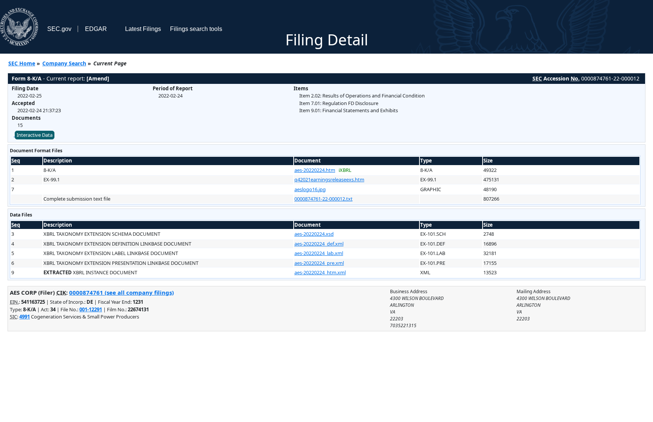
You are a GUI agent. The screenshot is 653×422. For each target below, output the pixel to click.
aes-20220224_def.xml (319, 243)
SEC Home (21, 63)
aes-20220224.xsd (314, 233)
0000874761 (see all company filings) (121, 292)
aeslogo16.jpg (310, 189)
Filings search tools (196, 29)
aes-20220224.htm (314, 170)
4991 (24, 316)
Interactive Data (35, 134)
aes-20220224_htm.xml (320, 272)
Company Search (64, 63)
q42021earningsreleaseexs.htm (329, 179)
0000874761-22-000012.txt (323, 198)
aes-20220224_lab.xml (318, 253)
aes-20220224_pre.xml (319, 263)
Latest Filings (143, 29)
